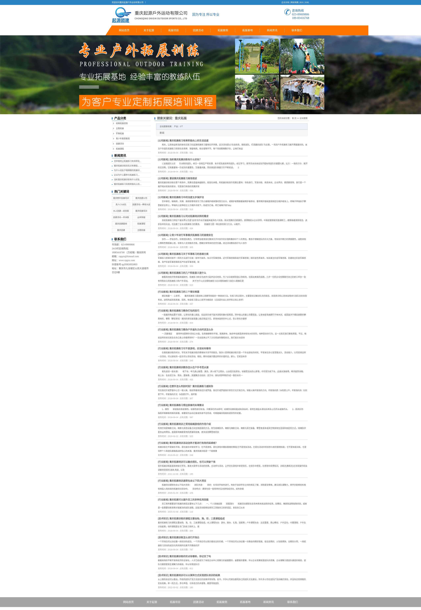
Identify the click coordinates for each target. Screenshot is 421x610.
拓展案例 (223, 30)
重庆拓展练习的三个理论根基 (184, 291)
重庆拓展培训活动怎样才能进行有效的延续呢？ (193, 443)
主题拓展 (120, 128)
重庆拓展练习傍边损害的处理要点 (186, 405)
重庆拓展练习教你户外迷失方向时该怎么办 (191, 329)
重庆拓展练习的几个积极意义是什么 (187, 272)
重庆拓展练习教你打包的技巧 (184, 310)
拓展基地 (247, 30)
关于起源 (149, 30)
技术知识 (163, 518)
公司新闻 (163, 140)
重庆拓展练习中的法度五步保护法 (186, 197)
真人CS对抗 (121, 204)
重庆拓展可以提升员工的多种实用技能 (189, 499)
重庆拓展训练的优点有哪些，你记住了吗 (190, 556)
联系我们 (297, 30)
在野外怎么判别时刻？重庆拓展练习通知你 (191, 386)
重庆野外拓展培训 (121, 198)
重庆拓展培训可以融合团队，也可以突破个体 (192, 461)
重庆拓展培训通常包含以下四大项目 (187, 480)
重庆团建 (121, 230)
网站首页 (124, 30)
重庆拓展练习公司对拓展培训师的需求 (189, 216)
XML (307, 2)
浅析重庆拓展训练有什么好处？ (185, 159)
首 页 (294, 118)
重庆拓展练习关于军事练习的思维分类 (189, 254)
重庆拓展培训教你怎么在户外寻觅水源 (189, 367)
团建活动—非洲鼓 (121, 217)
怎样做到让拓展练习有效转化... (127, 161)
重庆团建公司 (141, 198)
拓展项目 (173, 30)
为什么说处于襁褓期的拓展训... (127, 170)
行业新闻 (163, 291)
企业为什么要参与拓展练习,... (127, 175)
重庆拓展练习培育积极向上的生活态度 (189, 140)
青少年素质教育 (123, 139)
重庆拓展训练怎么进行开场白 (184, 537)
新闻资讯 (272, 30)
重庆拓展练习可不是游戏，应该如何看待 (190, 348)
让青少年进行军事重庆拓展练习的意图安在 (191, 235)
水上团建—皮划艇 (121, 211)
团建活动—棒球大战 (141, 204)
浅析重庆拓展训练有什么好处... (127, 179)
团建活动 (198, 30)
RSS (301, 2)
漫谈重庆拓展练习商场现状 (183, 178)
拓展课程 (120, 149)
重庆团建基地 (121, 224)
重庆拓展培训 (141, 211)
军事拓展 (120, 133)
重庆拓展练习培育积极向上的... (127, 184)
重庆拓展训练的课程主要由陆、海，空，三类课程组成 (197, 518)
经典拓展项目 (122, 123)
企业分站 (285, 2)
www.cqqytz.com (127, 260)
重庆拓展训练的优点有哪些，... (127, 166)
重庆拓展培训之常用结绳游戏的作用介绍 (190, 424)
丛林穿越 (141, 217)
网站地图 (294, 2)
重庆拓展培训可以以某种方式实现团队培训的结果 (194, 575)
